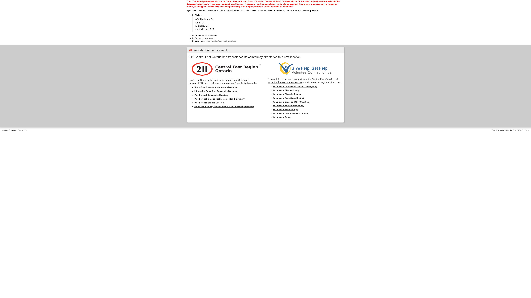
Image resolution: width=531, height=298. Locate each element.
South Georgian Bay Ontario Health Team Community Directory (224, 106)
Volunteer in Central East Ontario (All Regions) (295, 86)
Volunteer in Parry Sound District (288, 98)
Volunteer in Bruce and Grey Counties (291, 101)
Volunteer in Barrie (282, 117)
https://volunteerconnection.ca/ (285, 82)
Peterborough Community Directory (211, 95)
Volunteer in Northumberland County (290, 113)
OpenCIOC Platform (521, 130)
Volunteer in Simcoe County (286, 90)
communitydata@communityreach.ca (219, 40)
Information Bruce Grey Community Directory (215, 91)
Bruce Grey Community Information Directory (215, 87)
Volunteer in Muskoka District (287, 94)
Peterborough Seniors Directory (209, 102)
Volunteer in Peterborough (285, 109)
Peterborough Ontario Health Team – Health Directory (219, 98)
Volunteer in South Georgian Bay (288, 105)
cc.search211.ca (197, 83)
